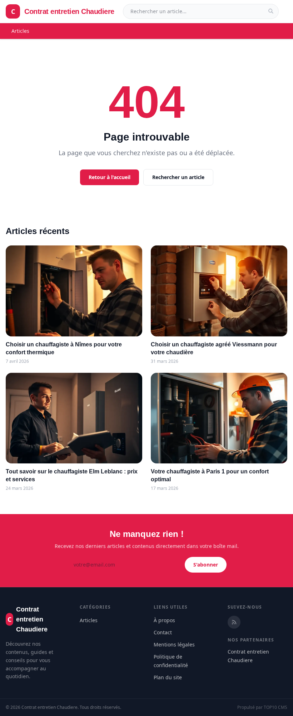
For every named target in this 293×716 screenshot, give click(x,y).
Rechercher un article (178, 177)
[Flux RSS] (234, 622)
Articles (20, 30)
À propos (164, 620)
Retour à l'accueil (109, 177)
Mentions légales (174, 644)
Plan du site (168, 677)
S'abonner (205, 564)
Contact (163, 632)
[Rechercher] (271, 11)
